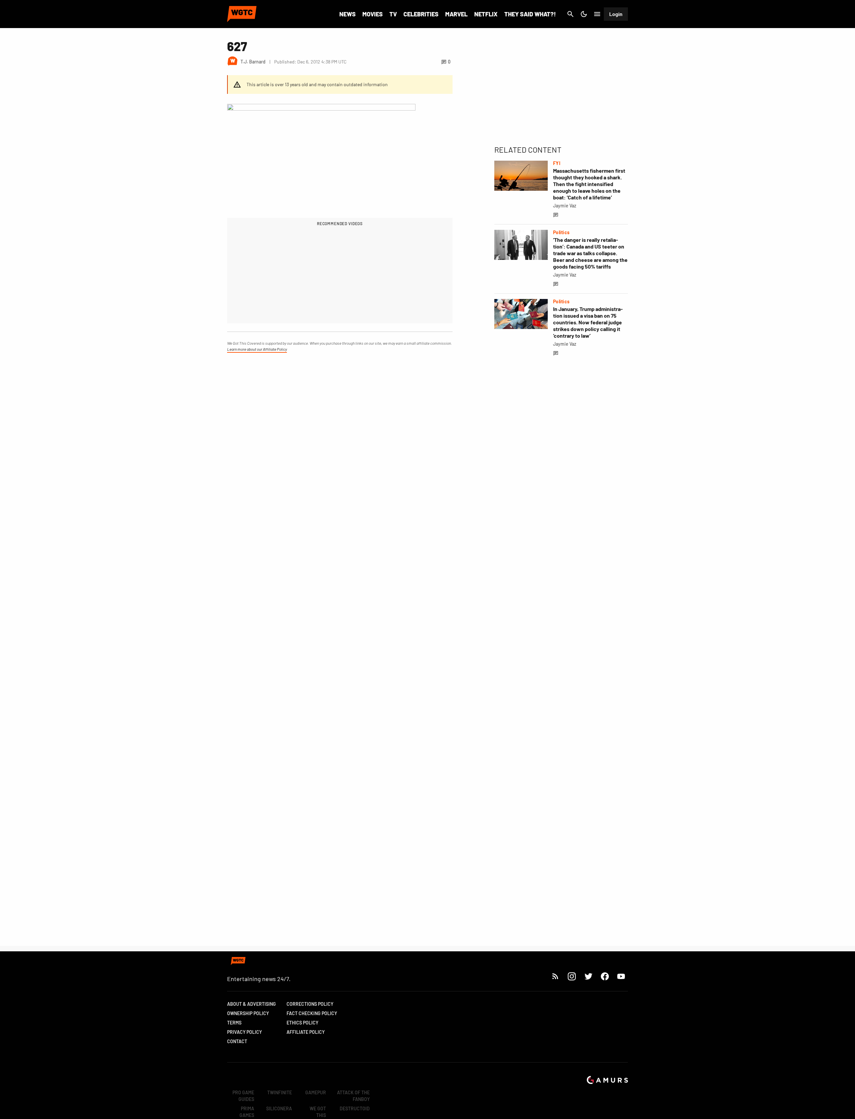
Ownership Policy (248, 1013)
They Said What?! (530, 14)
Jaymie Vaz (564, 205)
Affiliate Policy (306, 1032)
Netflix (486, 14)
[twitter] (588, 976)
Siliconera (279, 1108)
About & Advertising (251, 1004)
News (347, 14)
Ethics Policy (302, 1022)
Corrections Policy (310, 1004)
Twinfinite (279, 1092)
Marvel (456, 14)
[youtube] (621, 976)
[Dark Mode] (583, 14)
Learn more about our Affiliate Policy (257, 349)
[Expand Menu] (597, 14)
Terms (234, 1022)
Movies (372, 14)
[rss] (555, 976)
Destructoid (355, 1108)
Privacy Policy (244, 1032)
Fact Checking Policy (312, 1013)
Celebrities (421, 14)
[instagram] (571, 976)
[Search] (570, 14)
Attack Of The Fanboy (353, 1096)
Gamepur (315, 1092)
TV (393, 14)
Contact (237, 1041)
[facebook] (605, 976)
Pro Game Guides (243, 1096)
